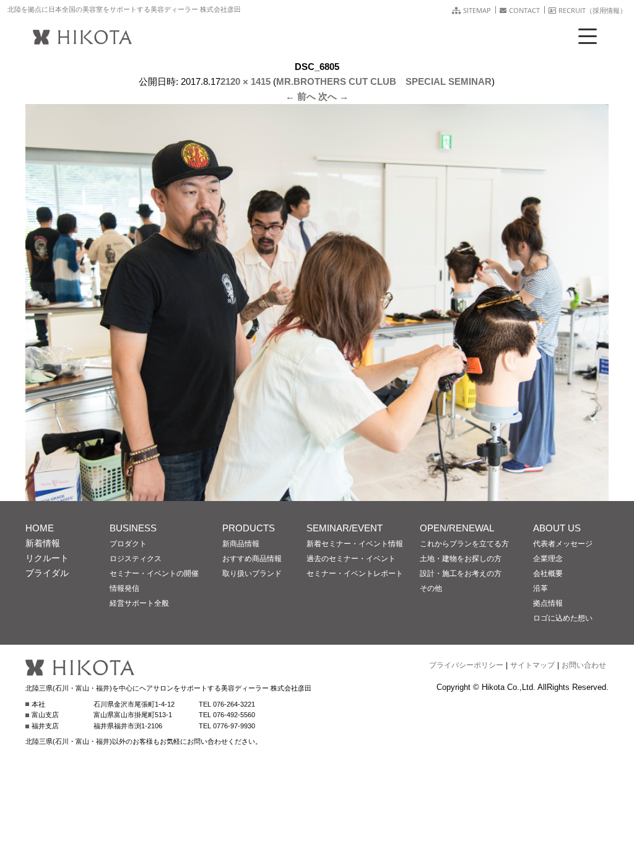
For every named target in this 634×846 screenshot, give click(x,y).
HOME (39, 528)
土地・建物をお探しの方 (461, 558)
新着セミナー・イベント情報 (354, 543)
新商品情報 (240, 543)
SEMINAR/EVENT (344, 528)
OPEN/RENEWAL (457, 528)
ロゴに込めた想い (563, 618)
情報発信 (124, 588)
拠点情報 (548, 603)
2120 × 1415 (245, 81)
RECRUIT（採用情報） (592, 10)
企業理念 (548, 558)
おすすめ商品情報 (252, 558)
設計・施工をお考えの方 (461, 573)
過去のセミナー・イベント (351, 558)
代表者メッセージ (563, 543)
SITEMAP (477, 10)
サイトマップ (532, 665)
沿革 (540, 588)
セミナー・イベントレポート (354, 573)
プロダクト (128, 543)
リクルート (47, 558)
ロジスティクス (136, 558)
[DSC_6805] (317, 493)
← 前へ (300, 96)
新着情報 (42, 543)
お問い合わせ (584, 665)
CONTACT (524, 10)
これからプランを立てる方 (464, 543)
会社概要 (548, 573)
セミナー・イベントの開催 (154, 573)
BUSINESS (133, 528)
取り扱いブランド (252, 573)
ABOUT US (557, 528)
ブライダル (47, 573)
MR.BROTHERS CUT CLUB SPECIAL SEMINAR (384, 81)
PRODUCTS (248, 528)
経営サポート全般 (139, 603)
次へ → (333, 96)
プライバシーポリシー (466, 665)
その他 (431, 588)
